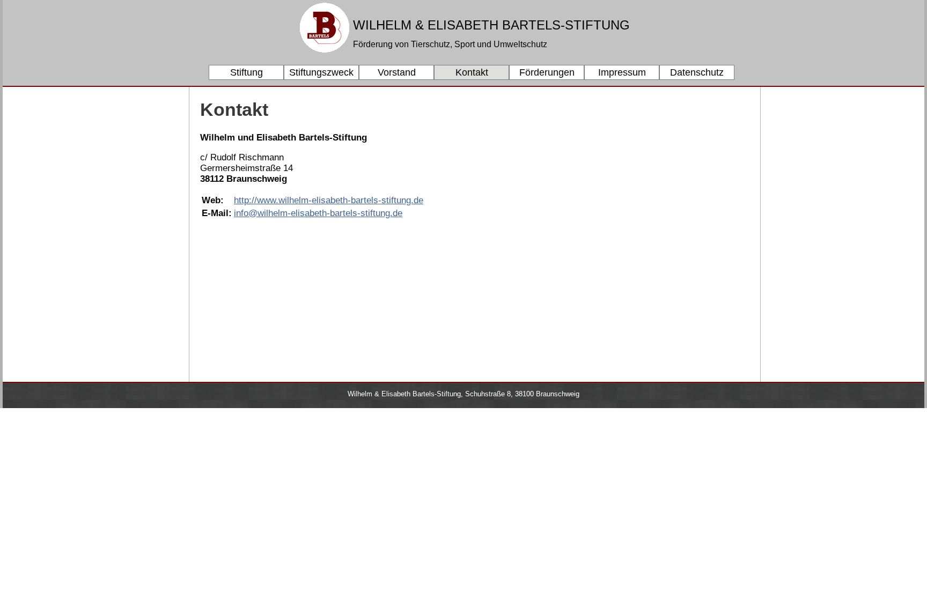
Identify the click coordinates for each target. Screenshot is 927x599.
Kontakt (471, 72)
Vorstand (397, 72)
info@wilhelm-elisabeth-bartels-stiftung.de (318, 213)
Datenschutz (697, 72)
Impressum (622, 72)
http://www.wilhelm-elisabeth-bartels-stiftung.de (328, 200)
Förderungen (547, 72)
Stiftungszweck (321, 72)
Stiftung (246, 72)
